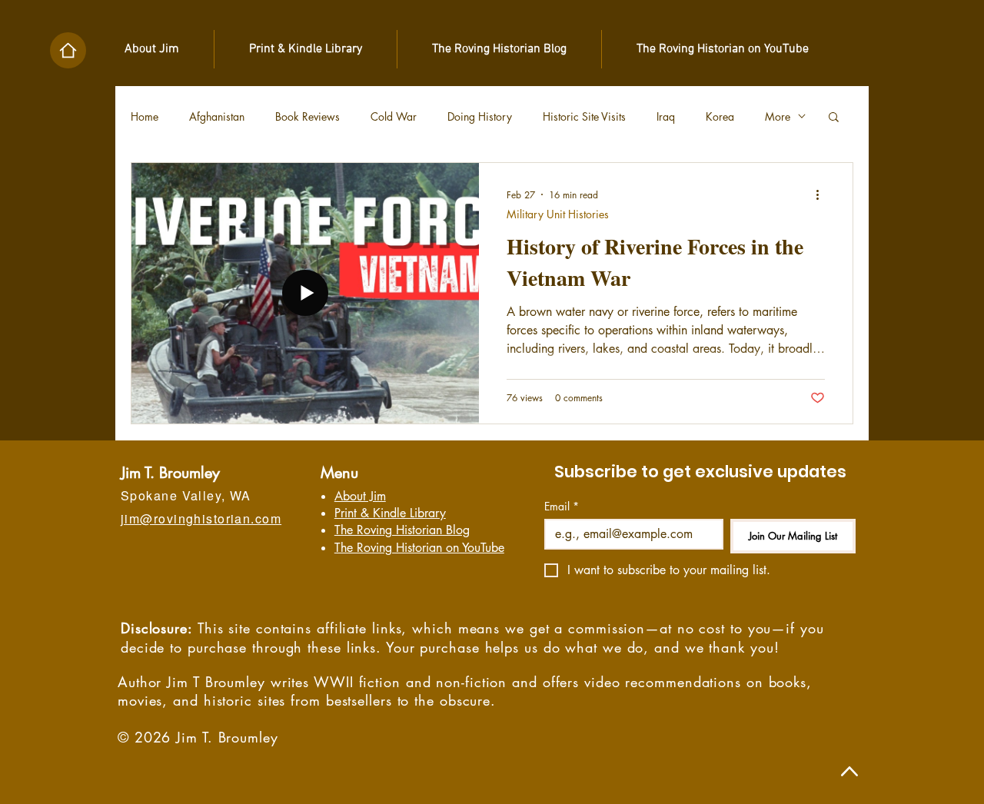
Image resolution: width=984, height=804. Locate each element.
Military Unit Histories (558, 214)
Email (561, 506)
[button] (833, 118)
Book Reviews (307, 116)
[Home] (68, 50)
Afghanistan (216, 116)
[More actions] (822, 194)
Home (144, 116)
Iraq (666, 116)
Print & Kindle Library (390, 513)
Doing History (479, 116)
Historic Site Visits (584, 116)
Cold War (394, 116)
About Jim (360, 496)
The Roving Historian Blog (402, 530)
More (777, 116)
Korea (720, 116)
